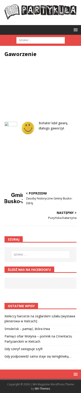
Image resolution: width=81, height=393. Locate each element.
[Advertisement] (40, 92)
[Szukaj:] (40, 40)
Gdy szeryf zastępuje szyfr (23, 349)
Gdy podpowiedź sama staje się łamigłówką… (37, 356)
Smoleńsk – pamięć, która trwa (27, 329)
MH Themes (42, 389)
